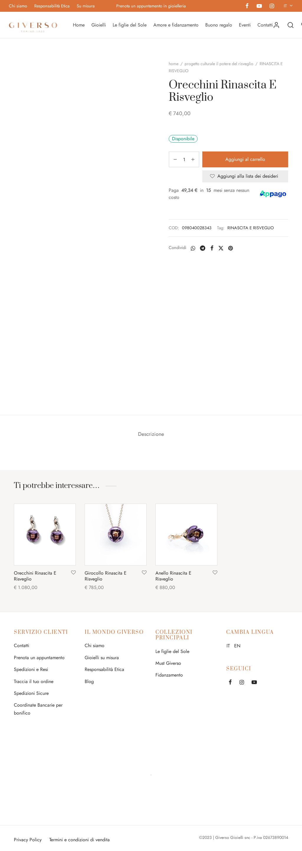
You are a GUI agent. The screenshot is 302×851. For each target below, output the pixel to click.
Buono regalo (218, 25)
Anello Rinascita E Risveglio (173, 576)
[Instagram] (271, 6)
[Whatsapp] (193, 248)
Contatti (265, 25)
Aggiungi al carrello (245, 159)
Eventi (245, 25)
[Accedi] (276, 25)
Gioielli (98, 25)
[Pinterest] (230, 248)
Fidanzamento (169, 675)
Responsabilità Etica (52, 6)
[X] (221, 248)
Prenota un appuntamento (39, 657)
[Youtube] (259, 6)
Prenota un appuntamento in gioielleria (151, 6)
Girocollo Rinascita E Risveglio (106, 576)
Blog (89, 681)
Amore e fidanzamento (175, 25)
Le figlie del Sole (130, 25)
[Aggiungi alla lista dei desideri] (73, 572)
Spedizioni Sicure (31, 693)
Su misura (86, 6)
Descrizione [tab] (151, 434)
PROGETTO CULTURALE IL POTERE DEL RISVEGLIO (219, 64)
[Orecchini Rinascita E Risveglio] (45, 534)
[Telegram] (203, 248)
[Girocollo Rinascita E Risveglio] (115, 534)
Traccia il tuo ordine (33, 681)
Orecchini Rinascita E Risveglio (35, 576)
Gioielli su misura (102, 657)
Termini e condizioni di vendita (79, 839)
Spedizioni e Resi (31, 669)
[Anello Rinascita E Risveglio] (186, 534)
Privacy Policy (28, 839)
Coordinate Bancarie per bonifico (38, 709)
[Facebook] (247, 6)
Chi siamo (18, 6)
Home (79, 25)
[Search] (290, 25)
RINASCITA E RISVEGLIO (250, 228)
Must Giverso (168, 663)
